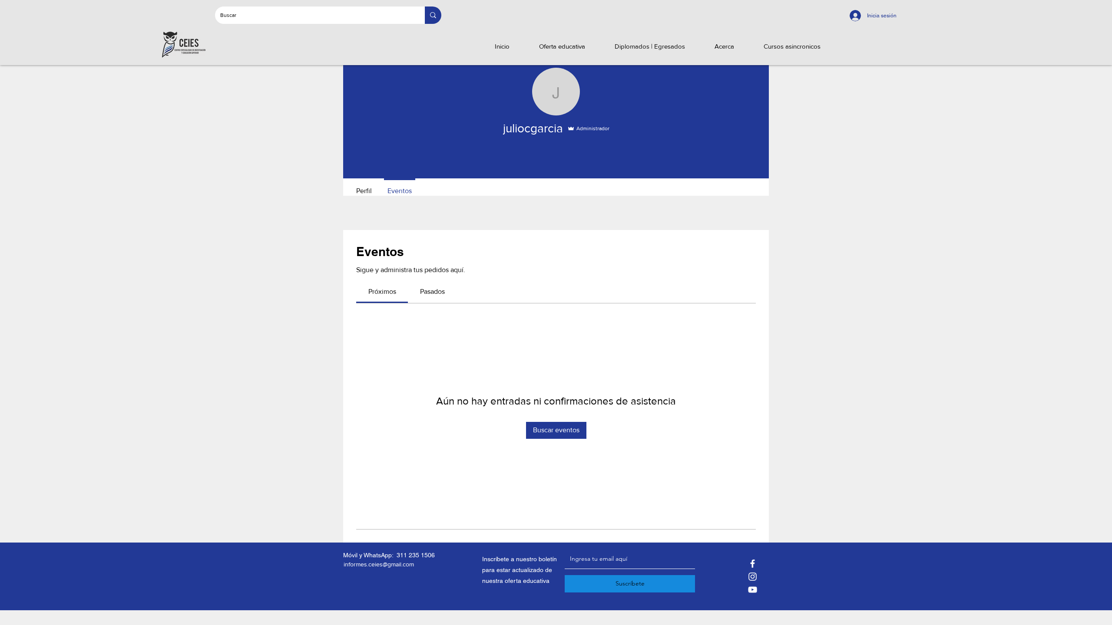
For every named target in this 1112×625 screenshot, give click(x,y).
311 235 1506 (416, 555)
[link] (382, 291)
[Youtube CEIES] (752, 589)
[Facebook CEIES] (752, 563)
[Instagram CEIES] (752, 576)
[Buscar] (433, 15)
